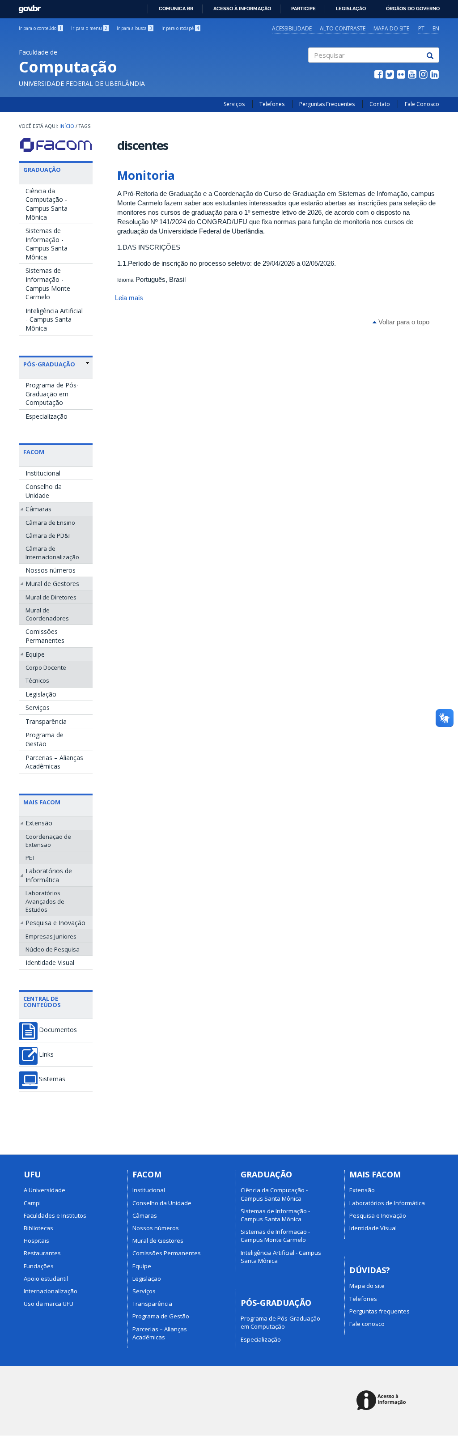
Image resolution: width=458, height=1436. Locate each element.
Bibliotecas (38, 1228)
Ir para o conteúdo (40, 28)
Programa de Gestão (44, 739)
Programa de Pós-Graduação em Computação (52, 394)
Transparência (46, 721)
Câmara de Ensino (50, 522)
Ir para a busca (134, 28)
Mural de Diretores (50, 597)
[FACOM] (56, 145)
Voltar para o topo (403, 322)
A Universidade (44, 1190)
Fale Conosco (422, 104)
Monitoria (146, 175)
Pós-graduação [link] (49, 364)
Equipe (35, 654)
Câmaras (38, 509)
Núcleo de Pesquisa (52, 949)
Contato (379, 104)
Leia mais (129, 298)
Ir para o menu (89, 28)
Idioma (125, 280)
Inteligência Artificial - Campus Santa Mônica (54, 319)
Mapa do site (391, 28)
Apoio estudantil (46, 1279)
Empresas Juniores (50, 936)
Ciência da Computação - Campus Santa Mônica (46, 204)
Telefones (271, 104)
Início (66, 126)
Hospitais (36, 1240)
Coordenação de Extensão (48, 841)
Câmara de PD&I (47, 535)
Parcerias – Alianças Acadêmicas (54, 762)
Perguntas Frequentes (327, 104)
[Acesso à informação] (382, 1401)
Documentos (58, 1030)
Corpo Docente (45, 667)
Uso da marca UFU (48, 1304)
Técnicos (37, 680)
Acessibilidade (292, 28)
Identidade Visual (49, 962)
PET (30, 858)
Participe (303, 8)
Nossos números (50, 570)
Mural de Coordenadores (47, 614)
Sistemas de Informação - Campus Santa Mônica (46, 243)
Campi (32, 1203)
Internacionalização (50, 1291)
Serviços (234, 104)
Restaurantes (42, 1253)
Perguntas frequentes (379, 1311)
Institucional (42, 473)
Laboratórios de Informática (48, 875)
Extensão (38, 823)
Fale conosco (367, 1324)
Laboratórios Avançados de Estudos (44, 901)
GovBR (26, 6)
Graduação (42, 170)
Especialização (46, 416)
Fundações (39, 1266)
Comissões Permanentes (44, 636)
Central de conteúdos (42, 1001)
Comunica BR (176, 8)
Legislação (351, 8)
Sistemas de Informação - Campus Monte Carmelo (47, 283)
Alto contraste (342, 28)
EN (436, 28)
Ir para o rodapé (180, 28)
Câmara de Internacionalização (52, 552)
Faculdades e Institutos (55, 1215)
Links (46, 1054)
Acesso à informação (242, 8)
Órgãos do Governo (413, 8)
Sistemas (52, 1079)
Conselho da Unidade (43, 491)
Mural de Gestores (52, 583)
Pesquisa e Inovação (55, 922)
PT (421, 28)
